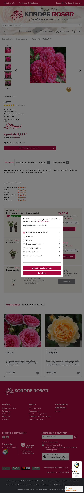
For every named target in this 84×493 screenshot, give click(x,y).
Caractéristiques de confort (34, 244)
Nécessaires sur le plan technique (36, 232)
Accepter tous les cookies (42, 268)
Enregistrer (42, 273)
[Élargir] (60, 232)
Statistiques (29, 236)
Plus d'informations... (43, 221)
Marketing (29, 240)
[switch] (77, 476)
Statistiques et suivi (32, 252)
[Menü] (80, 462)
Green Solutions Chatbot (34, 256)
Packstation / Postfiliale (33, 248)
